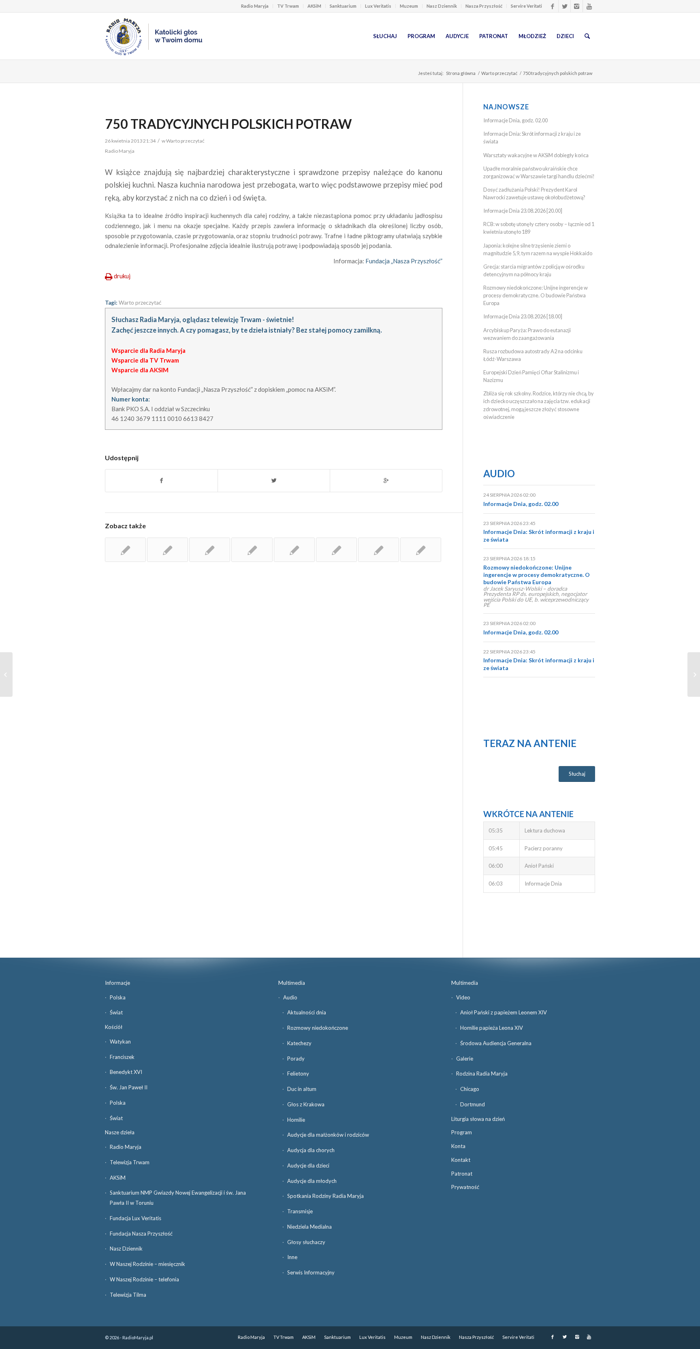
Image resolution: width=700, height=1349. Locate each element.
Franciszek (122, 1057)
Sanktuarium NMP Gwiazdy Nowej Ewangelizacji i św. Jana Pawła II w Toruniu (178, 1197)
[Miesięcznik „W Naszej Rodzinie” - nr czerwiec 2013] (294, 550)
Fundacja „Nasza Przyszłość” (403, 261)
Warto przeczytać (499, 73)
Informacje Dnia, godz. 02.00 (515, 120)
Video (463, 997)
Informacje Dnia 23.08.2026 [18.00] (522, 316)
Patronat (461, 1173)
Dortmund (472, 1104)
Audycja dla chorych (311, 1150)
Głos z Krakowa (305, 1104)
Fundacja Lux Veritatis (135, 1218)
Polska (118, 997)
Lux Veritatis (378, 6)
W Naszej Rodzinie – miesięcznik (147, 1264)
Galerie (464, 1058)
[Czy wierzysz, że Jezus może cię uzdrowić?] (378, 550)
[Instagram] (577, 6)
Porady (296, 1058)
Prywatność (465, 1187)
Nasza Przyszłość (483, 6)
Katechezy (299, 1043)
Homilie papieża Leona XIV (491, 1028)
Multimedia (291, 983)
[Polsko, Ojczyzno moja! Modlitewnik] (125, 550)
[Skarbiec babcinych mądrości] (251, 550)
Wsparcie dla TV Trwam (145, 360)
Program (461, 1132)
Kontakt (460, 1160)
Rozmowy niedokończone (317, 1028)
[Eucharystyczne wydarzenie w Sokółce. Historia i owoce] (6, 674)
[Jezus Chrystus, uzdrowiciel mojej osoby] (209, 550)
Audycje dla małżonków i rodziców (328, 1134)
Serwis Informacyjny (311, 1272)
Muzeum (409, 6)
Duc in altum (301, 1089)
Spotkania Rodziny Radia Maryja (325, 1196)
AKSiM (314, 6)
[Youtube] (589, 6)
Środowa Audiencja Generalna (495, 1043)
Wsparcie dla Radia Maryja (148, 350)
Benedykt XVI (126, 1072)
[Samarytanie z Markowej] (336, 550)
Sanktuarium (343, 6)
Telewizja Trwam (129, 1162)
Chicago (469, 1089)
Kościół (113, 1027)
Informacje (117, 983)
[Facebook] (552, 6)
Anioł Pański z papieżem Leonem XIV (503, 1012)
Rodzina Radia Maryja (482, 1073)
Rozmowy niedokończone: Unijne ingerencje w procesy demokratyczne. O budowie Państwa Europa (535, 295)
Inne (292, 1257)
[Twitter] (564, 6)
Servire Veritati (526, 6)
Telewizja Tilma (128, 1294)
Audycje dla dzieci (308, 1165)
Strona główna (461, 73)
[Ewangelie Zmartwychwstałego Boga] (420, 550)
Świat (116, 1012)
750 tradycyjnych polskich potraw (228, 124)
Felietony (298, 1073)
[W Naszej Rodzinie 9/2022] (167, 550)
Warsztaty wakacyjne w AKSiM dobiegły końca (536, 155)
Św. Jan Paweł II (128, 1087)
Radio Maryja (255, 6)
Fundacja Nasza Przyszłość (141, 1233)
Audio (499, 473)
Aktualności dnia (306, 1012)
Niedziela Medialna (309, 1226)
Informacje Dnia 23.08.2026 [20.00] (522, 210)
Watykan (120, 1041)
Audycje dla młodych (312, 1181)
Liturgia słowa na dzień (478, 1119)
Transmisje (300, 1211)
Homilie (296, 1119)
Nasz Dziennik (442, 6)
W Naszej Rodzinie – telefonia (144, 1279)
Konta (458, 1146)
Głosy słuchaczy (306, 1242)
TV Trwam (288, 6)
